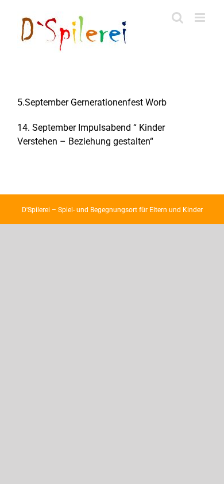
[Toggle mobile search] (177, 17)
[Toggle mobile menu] (201, 17)
